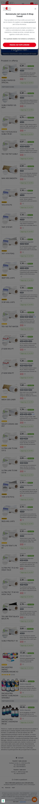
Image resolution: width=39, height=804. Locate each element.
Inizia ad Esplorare (19, 45)
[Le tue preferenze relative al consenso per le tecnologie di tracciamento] (3, 801)
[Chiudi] (35, 8)
